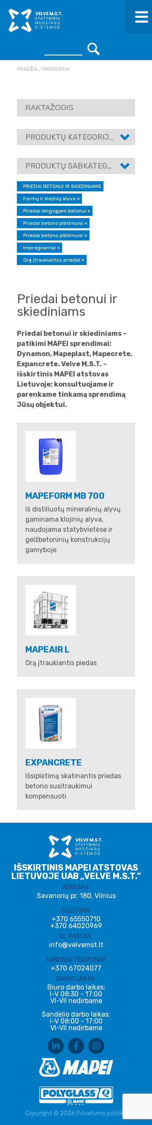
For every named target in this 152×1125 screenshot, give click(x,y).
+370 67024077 (76, 968)
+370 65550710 (76, 919)
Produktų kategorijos (72, 137)
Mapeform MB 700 (65, 496)
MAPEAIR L (47, 649)
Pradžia (27, 69)
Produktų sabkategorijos (79, 166)
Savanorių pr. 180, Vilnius (76, 896)
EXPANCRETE (53, 762)
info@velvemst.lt (76, 945)
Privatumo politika (101, 1113)
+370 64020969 (76, 926)
